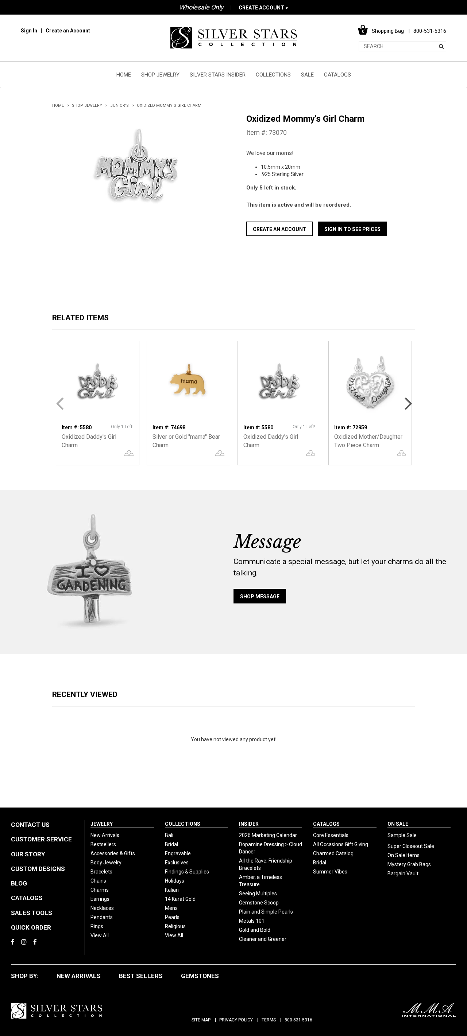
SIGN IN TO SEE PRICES (352, 229)
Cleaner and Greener (262, 939)
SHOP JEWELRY (160, 74)
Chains (98, 881)
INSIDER (249, 824)
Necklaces (102, 908)
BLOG (19, 883)
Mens (171, 908)
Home (58, 105)
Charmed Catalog (333, 853)
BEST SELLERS (141, 976)
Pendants (101, 917)
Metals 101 (252, 921)
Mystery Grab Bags (409, 864)
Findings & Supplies (187, 872)
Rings (96, 926)
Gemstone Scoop (259, 903)
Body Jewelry (105, 862)
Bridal (171, 844)
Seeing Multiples (258, 893)
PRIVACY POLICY (236, 1020)
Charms (99, 890)
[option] (136, 168)
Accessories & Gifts (112, 853)
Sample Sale (402, 835)
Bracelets (101, 872)
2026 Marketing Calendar (268, 835)
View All (99, 935)
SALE (307, 74)
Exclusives (177, 862)
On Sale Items (403, 855)
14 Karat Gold (180, 899)
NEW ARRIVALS (79, 976)
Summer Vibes (330, 872)
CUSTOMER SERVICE (41, 839)
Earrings (99, 899)
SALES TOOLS (31, 912)
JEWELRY (101, 824)
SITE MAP (201, 1020)
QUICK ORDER (31, 927)
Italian (172, 890)
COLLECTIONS (273, 74)
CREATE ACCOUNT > (263, 8)
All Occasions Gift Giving (340, 844)
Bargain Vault (402, 873)
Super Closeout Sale (410, 846)
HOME (123, 74)
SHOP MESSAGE (259, 596)
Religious (175, 926)
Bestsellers (103, 844)
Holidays (174, 881)
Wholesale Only (201, 7)
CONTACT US (30, 824)
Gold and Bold (254, 930)
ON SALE (397, 824)
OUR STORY (28, 854)
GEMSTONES (200, 976)
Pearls (172, 917)
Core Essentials (330, 835)
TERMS (269, 1020)
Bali (169, 835)
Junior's (119, 105)
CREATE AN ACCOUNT (279, 229)
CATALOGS (337, 74)
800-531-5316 (298, 1020)
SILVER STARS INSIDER (218, 74)
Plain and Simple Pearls (266, 912)
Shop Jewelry (87, 105)
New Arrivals (104, 835)
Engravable (178, 853)
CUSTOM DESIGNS (38, 868)
